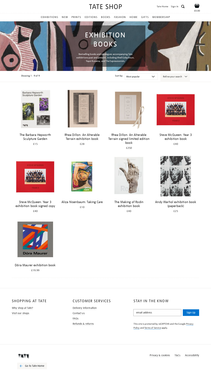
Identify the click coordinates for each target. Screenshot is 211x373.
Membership (161, 17)
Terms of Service (152, 327)
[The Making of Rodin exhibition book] (129, 176)
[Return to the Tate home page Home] (105, 7)
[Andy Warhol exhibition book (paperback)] (176, 176)
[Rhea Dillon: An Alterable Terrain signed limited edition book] (129, 109)
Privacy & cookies (160, 355)
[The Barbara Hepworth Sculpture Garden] (35, 109)
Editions (91, 17)
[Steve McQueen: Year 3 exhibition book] (176, 109)
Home (134, 17)
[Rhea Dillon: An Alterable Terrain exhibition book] (82, 109)
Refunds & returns (83, 323)
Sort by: (119, 75)
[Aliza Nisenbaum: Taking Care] (82, 176)
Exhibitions (49, 17)
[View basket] (197, 6)
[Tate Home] (38, 356)
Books (105, 17)
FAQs (75, 318)
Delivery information (85, 308)
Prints (76, 17)
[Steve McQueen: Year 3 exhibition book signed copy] (35, 176)
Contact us (79, 313)
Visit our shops (20, 313)
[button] (183, 7)
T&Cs (177, 355)
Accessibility (192, 355)
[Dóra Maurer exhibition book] (35, 239)
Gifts (145, 17)
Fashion (120, 17)
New (65, 17)
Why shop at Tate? (22, 308)
